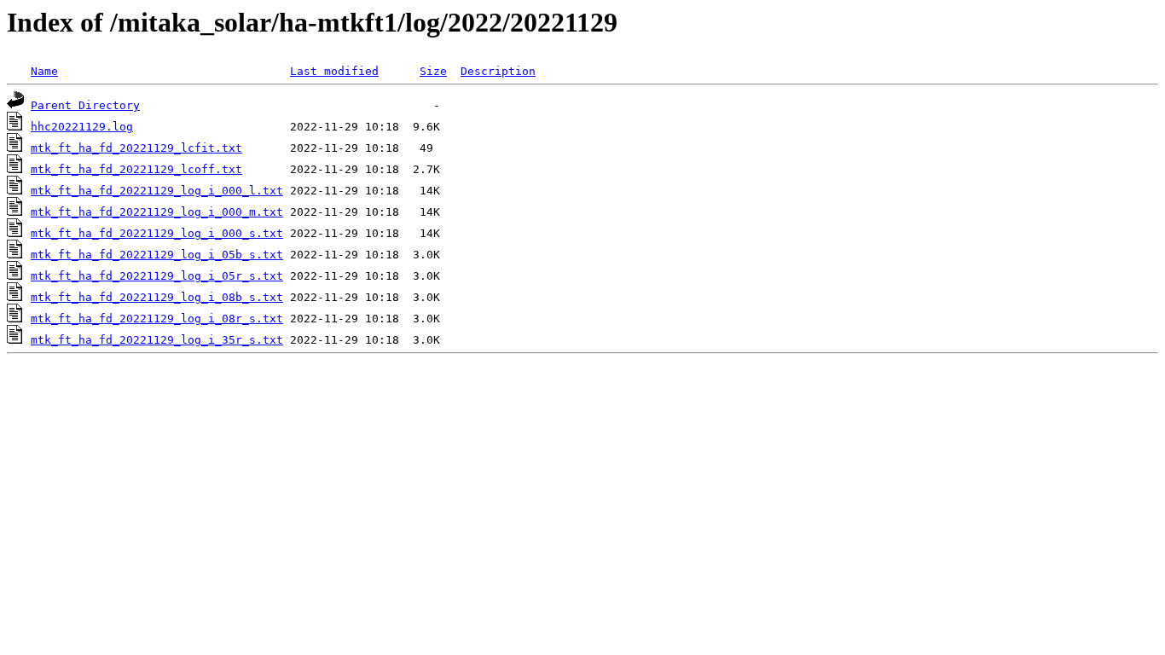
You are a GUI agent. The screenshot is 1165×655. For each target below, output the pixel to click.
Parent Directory (85, 105)
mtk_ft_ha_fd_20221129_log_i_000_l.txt (157, 190)
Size (433, 71)
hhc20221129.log (82, 126)
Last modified (334, 71)
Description (498, 71)
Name (44, 71)
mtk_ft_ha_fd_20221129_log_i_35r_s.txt (157, 339)
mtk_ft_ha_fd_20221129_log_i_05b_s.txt (157, 254)
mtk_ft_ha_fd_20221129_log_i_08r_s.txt (157, 318)
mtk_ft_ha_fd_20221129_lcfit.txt (136, 148)
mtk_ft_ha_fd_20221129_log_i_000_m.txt (157, 212)
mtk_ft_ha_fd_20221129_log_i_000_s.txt (157, 233)
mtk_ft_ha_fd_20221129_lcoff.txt (136, 169)
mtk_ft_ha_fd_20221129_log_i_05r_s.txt (157, 276)
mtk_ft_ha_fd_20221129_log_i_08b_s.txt (157, 297)
